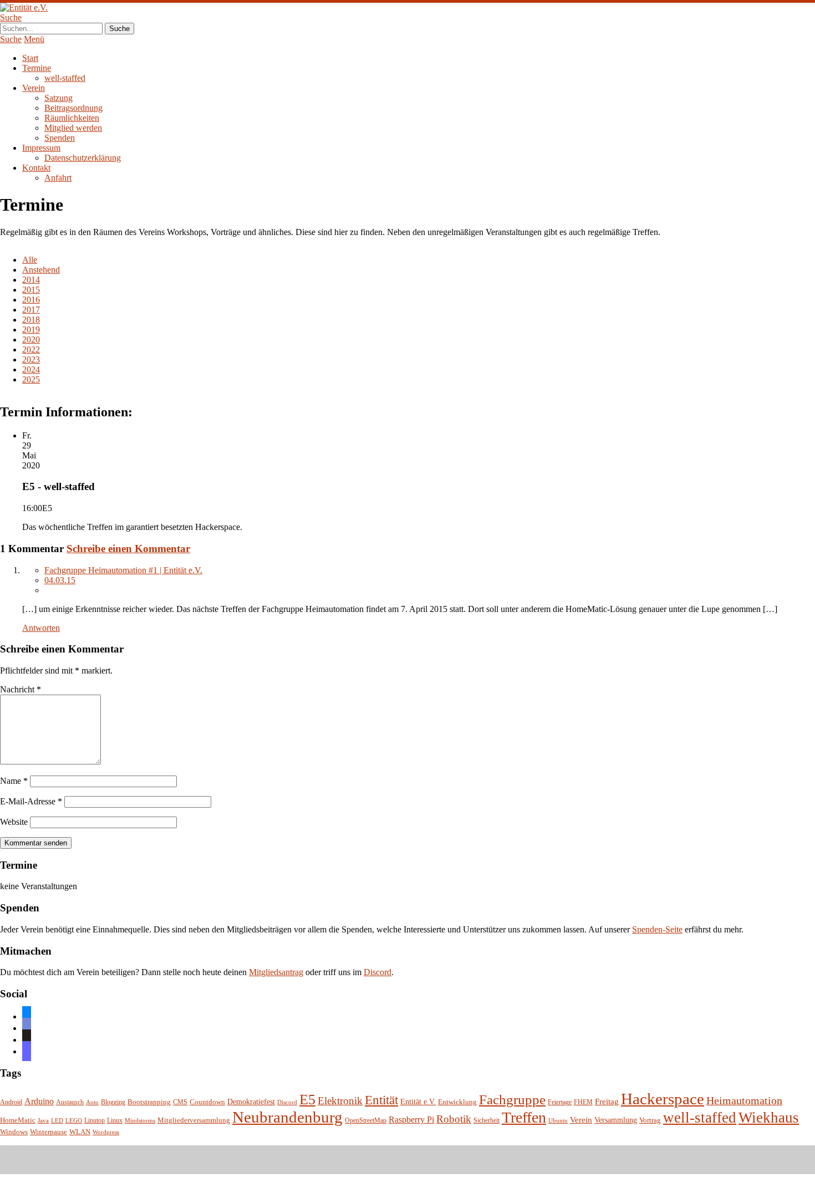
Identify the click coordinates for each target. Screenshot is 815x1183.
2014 (31, 279)
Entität (381, 1100)
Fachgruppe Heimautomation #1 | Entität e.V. (123, 570)
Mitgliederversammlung (193, 1120)
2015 (31, 289)
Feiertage (560, 1102)
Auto (92, 1102)
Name (14, 781)
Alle (29, 259)
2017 (31, 309)
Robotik (453, 1119)
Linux (115, 1120)
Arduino (39, 1101)
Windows (14, 1132)
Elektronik (340, 1100)
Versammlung (615, 1120)
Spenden (59, 137)
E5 (307, 1100)
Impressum (41, 147)
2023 (31, 359)
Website (14, 822)
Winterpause (48, 1132)
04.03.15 (59, 580)
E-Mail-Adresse (31, 801)
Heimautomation (744, 1100)
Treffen (524, 1117)
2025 (31, 379)
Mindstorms (140, 1121)
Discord (377, 972)
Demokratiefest (251, 1102)
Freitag (607, 1101)
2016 (31, 299)
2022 (31, 349)
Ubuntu (558, 1121)
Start (30, 58)
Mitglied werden (73, 127)
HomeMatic (17, 1120)
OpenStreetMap (365, 1120)
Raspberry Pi (411, 1119)
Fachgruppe (512, 1099)
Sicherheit (486, 1120)
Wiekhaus (768, 1117)
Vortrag (650, 1120)
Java (43, 1121)
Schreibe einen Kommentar (128, 548)
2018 (31, 319)
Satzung (58, 98)
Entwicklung (457, 1102)
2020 (31, 339)
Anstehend (41, 269)
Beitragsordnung (73, 108)
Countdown (207, 1102)
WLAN (79, 1132)
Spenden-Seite (657, 929)
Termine (36, 68)
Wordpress (106, 1132)
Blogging (113, 1102)
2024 (31, 369)
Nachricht (20, 689)
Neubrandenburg (287, 1117)
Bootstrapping (149, 1102)
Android (11, 1102)
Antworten (41, 628)
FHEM (583, 1102)
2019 (31, 329)
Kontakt (36, 167)
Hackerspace (662, 1099)
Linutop (94, 1120)
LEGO (73, 1121)
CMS (180, 1102)
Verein (33, 88)
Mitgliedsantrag (276, 972)
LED (57, 1121)
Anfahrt (58, 177)
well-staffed (64, 78)
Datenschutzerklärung (82, 157)
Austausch (70, 1102)
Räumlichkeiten (71, 118)
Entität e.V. (418, 1101)
